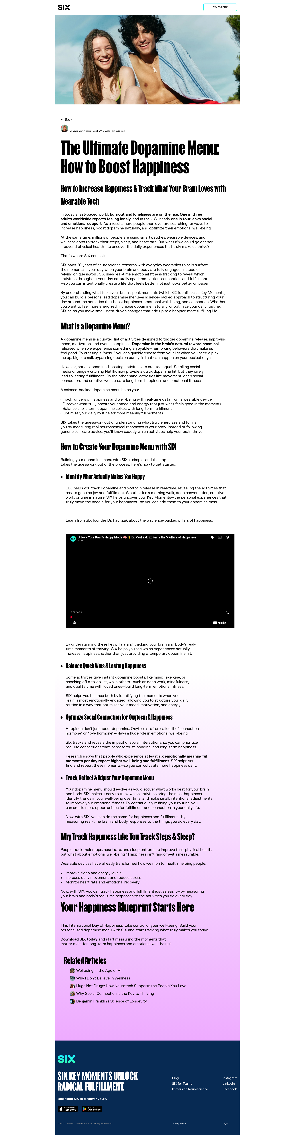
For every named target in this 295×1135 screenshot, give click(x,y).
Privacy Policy (179, 1123)
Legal (225, 1123)
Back (68, 119)
